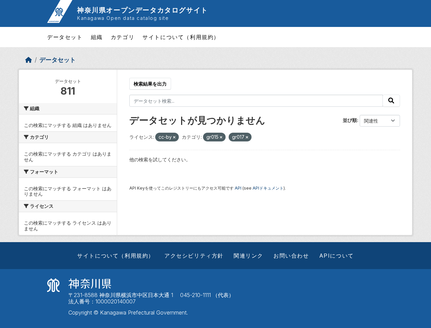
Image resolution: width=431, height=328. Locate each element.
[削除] (174, 137)
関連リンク (248, 255)
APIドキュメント (268, 188)
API (238, 188)
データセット (65, 37)
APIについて (336, 255)
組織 (97, 37)
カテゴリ (122, 37)
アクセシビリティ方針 (194, 255)
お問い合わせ (291, 255)
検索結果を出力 (150, 84)
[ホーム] (28, 59)
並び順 (350, 120)
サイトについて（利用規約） (181, 37)
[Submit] (391, 101)
